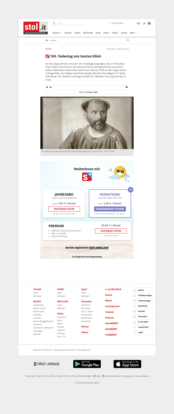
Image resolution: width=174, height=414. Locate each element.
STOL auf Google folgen (88, 92)
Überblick (61, 317)
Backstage (86, 321)
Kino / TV (61, 336)
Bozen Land (38, 311)
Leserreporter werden (63, 350)
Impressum (30, 376)
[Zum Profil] (144, 23)
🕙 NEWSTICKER (116, 23)
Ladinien (37, 318)
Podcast (109, 318)
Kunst (48, 49)
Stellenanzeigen (145, 295)
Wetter (141, 290)
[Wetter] (138, 23)
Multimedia (86, 318)
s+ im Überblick (113, 289)
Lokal (35, 293)
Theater (60, 327)
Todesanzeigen (144, 301)
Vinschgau (38, 331)
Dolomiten (142, 316)
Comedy (109, 312)
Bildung (60, 333)
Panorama (86, 301)
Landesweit (38, 305)
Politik (77, 33)
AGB (39, 376)
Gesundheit (86, 315)
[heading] (87, 56)
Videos (115, 33)
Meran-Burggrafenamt (43, 321)
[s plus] (149, 23)
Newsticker (143, 306)
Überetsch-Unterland (43, 328)
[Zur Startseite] (46, 40)
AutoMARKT (111, 329)
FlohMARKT (111, 335)
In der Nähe (143, 322)
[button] (128, 40)
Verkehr (141, 311)
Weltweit (37, 296)
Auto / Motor (87, 311)
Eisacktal (37, 315)
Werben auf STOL (41, 350)
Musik (59, 323)
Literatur (61, 330)
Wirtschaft (88, 33)
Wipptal (37, 334)
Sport (98, 33)
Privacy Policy (49, 376)
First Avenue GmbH (90, 383)
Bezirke (56, 33)
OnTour (85, 326)
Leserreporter (112, 306)
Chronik (67, 33)
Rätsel (108, 300)
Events (124, 33)
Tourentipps (82, 350)
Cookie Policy (63, 376)
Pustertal (37, 324)
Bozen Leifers (39, 308)
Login (140, 332)
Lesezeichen (143, 327)
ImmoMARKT (111, 323)
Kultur (106, 33)
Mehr (132, 33)
